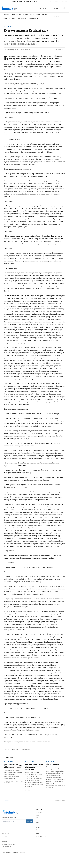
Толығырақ (32, 18)
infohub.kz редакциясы (12, 50)
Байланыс (4, 839)
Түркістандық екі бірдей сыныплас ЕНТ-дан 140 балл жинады (13, 766)
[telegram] (43, 8)
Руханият (12, 18)
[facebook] (48, 8)
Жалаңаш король (53, 764)
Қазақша (55, 8)
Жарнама (4, 836)
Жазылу (29, 821)
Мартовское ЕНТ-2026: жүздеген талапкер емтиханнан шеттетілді (34, 767)
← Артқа (6, 800)
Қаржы (44, 14)
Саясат (25, 14)
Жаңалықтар (16, 14)
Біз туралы (4, 841)
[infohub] (9, 8)
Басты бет (6, 14)
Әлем (32, 14)
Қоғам (5, 18)
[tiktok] (50, 8)
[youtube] (45, 8)
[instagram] (41, 8)
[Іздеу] (54, 16)
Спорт (38, 14)
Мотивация (22, 18)
